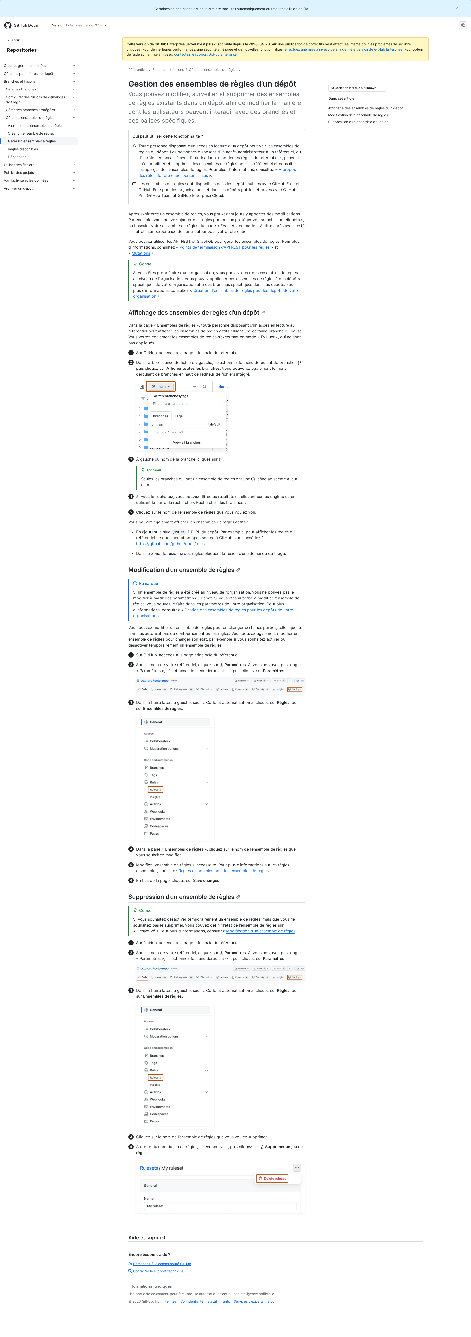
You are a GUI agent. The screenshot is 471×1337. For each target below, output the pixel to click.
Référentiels (137, 69)
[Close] (457, 8)
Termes (170, 1301)
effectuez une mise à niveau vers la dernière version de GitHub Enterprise (343, 49)
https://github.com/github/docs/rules (170, 543)
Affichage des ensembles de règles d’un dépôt (193, 312)
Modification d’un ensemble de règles (181, 569)
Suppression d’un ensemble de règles (181, 896)
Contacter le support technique (158, 1271)
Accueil (17, 40)
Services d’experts (248, 1301)
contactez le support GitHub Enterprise (205, 54)
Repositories (22, 50)
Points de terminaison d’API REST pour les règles (225, 247)
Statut (212, 1301)
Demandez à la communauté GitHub (162, 1264)
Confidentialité (191, 1301)
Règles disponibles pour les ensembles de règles (224, 870)
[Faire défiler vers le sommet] (460, 1326)
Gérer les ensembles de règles (213, 69)
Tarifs (225, 1301)
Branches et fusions (168, 69)
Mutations (141, 253)
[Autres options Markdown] (382, 88)
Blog (271, 1301)
